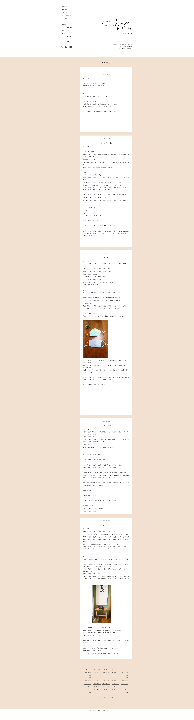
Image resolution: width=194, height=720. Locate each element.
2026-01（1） (115, 669)
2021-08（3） (97, 689)
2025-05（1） (106, 672)
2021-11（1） (115, 686)
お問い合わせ (66, 42)
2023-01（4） (115, 680)
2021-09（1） (88, 689)
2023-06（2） (115, 678)
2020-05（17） (126, 695)
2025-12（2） (125, 669)
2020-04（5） (101, 697)
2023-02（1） (106, 680)
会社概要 (64, 9)
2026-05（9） (97, 669)
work (63, 22)
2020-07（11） (106, 695)
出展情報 (64, 25)
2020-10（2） (125, 692)
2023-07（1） (106, 678)
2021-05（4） (125, 689)
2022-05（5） (106, 683)
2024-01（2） (125, 675)
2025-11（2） (88, 672)
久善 (93, 710)
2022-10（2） (88, 683)
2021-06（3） (115, 689)
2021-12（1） (106, 686)
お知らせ (64, 12)
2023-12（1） (88, 678)
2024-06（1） (88, 675)
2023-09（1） (97, 678)
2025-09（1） (97, 672)
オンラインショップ (67, 15)
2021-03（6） (97, 692)
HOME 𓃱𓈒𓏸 (65, 6)
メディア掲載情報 (67, 28)
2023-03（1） (97, 680)
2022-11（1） (125, 680)
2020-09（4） (86, 695)
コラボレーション (67, 34)
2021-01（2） (106, 692)
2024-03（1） (115, 675)
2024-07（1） (125, 672)
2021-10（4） (125, 686)
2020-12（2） (115, 692)
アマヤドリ (65, 19)
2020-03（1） (111, 697)
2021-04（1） (88, 692)
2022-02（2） (88, 686)
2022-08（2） (97, 683)
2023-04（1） (88, 680)
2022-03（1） (125, 683)
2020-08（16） (96, 695)
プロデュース (66, 31)
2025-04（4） (115, 672)
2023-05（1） (125, 678)
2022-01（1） (97, 686)
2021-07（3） (106, 689)
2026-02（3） (106, 669)
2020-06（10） (116, 695)
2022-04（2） (115, 683)
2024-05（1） (97, 675)
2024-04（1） (106, 675)
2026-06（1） (88, 669)
